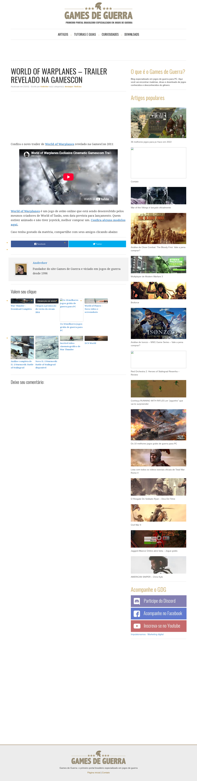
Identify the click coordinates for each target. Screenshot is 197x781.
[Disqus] (68, 425)
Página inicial (93, 772)
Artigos (63, 34)
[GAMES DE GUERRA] (98, 13)
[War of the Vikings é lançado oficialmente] (158, 194)
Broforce (135, 302)
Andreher (44, 87)
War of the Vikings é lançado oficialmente (151, 207)
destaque (69, 87)
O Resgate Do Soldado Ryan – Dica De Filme (153, 499)
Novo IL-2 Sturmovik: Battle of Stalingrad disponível (46, 364)
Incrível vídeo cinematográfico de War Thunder (70, 346)
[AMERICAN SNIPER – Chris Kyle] (158, 563)
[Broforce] (158, 288)
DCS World (90, 343)
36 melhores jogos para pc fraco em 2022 (151, 142)
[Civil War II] (158, 511)
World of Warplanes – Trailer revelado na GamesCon (59, 75)
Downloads (132, 34)
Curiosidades (110, 34)
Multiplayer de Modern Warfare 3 (147, 276)
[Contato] (158, 161)
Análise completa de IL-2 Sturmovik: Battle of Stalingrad (22, 364)
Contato (135, 181)
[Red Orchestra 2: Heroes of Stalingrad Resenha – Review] (158, 357)
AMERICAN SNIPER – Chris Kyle (147, 577)
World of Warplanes (59, 144)
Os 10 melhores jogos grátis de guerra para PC (71, 327)
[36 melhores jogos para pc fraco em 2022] (158, 121)
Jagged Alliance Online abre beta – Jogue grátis (154, 551)
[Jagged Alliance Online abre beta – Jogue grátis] (158, 537)
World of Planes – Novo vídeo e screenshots (94, 309)
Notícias (78, 87)
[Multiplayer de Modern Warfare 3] (158, 262)
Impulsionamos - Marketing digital (147, 634)
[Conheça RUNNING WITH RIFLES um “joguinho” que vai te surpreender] (158, 387)
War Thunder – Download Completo (21, 307)
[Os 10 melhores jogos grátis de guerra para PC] (158, 423)
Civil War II (136, 525)
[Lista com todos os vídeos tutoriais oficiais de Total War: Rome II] (158, 456)
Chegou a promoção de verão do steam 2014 (45, 309)
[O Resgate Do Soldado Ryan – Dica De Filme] (158, 485)
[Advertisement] (98, 50)
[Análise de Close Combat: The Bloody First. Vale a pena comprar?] (158, 226)
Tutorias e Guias (85, 34)
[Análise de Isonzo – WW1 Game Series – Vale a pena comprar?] (158, 321)
